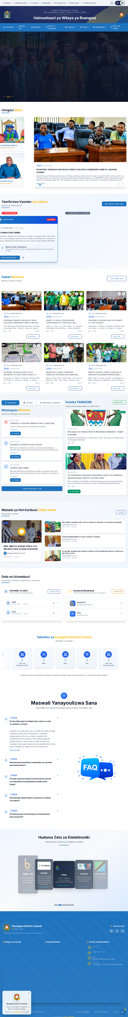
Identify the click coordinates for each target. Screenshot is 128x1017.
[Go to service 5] (63, 905)
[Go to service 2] (57, 905)
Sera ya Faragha (83, 1012)
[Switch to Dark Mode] (112, 3)
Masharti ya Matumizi (101, 1012)
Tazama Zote (54, 591)
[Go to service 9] (73, 905)
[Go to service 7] (67, 905)
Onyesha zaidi (15, 750)
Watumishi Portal (90, 3)
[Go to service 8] (70, 905)
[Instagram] (111, 931)
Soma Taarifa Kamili (13, 257)
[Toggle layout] (29, 992)
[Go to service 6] (65, 905)
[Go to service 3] (59, 905)
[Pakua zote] (53, 603)
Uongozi (35, 3)
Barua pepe (75, 3)
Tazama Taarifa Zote (115, 204)
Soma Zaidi (40, 183)
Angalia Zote (118, 402)
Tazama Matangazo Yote (32, 489)
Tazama (16, 433)
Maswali (7, 3)
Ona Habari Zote (116, 279)
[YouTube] (122, 931)
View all (121, 512)
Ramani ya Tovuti (119, 1012)
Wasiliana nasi (61, 3)
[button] (32, 734)
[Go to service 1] (55, 905)
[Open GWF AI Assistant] (123, 1012)
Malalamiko (47, 3)
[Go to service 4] (61, 905)
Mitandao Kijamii (21, 3)
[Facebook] (117, 931)
